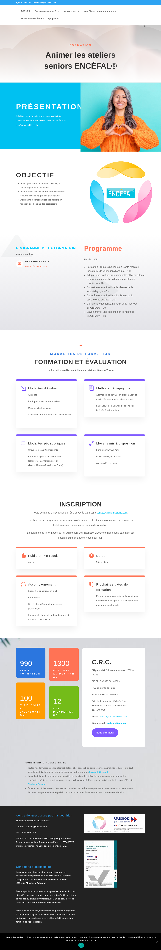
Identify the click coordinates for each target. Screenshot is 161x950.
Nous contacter (105, 732)
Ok (81, 945)
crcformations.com (116, 723)
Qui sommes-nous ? (45, 11)
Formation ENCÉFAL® (32, 18)
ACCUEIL (26, 11)
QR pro (52, 18)
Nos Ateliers (70, 11)
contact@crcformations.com (112, 512)
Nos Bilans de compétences (99, 11)
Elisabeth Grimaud (98, 772)
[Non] (157, 941)
